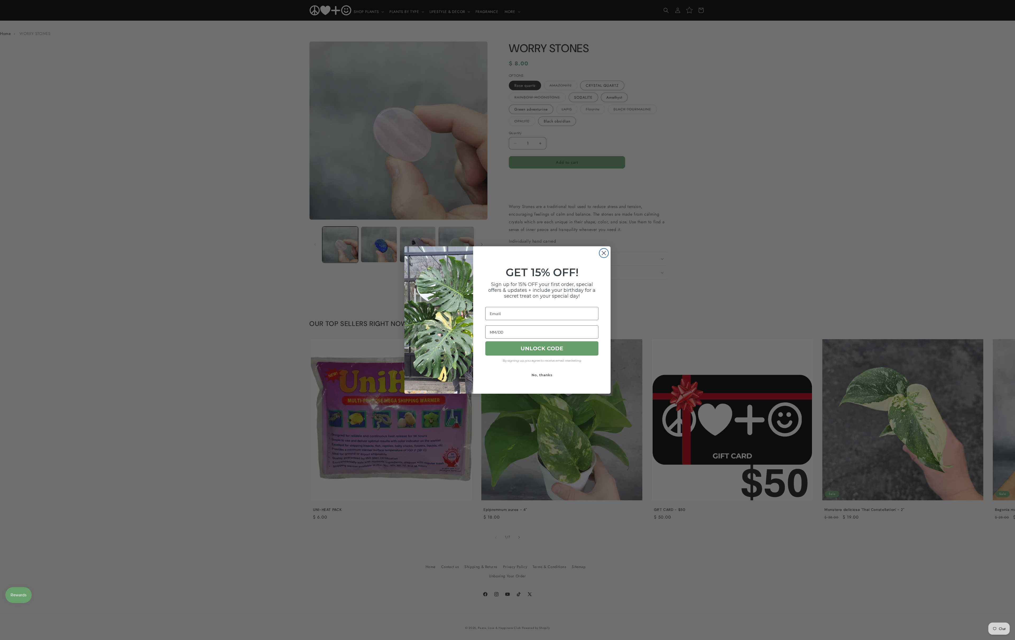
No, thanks (542, 375)
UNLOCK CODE (541, 348)
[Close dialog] (603, 253)
